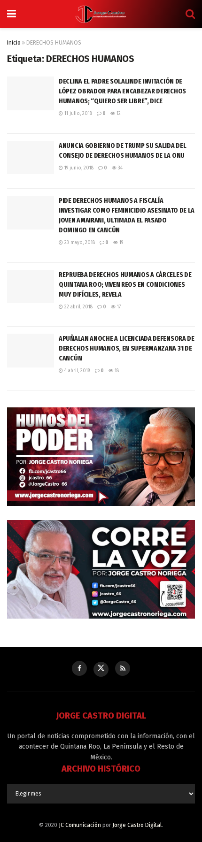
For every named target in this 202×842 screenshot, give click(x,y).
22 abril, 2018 (78, 307)
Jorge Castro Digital (137, 825)
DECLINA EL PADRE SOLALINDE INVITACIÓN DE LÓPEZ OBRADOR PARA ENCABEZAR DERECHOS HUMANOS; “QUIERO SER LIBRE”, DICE (122, 91)
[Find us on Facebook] (79, 668)
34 (120, 168)
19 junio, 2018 (78, 168)
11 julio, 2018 (77, 113)
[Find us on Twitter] (101, 669)
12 (118, 113)
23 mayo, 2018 (79, 242)
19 (120, 242)
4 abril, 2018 (76, 371)
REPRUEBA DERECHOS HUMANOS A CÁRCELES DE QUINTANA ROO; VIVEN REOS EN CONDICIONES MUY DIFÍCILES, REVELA (125, 284)
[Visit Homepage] (101, 14)
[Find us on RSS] (122, 668)
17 (118, 307)
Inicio (14, 42)
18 (116, 371)
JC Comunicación (80, 825)
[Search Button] (190, 14)
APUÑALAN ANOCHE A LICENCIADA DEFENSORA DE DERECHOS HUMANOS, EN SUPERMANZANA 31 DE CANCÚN (126, 348)
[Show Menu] (11, 14)
